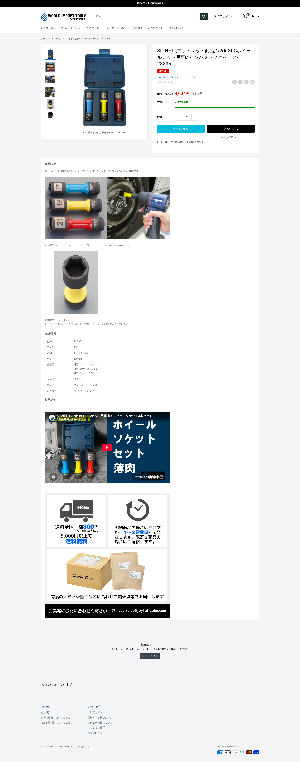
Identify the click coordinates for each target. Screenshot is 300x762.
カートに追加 (180, 128)
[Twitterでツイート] (246, 81)
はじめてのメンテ (71, 27)
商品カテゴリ (48, 27)
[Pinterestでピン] (240, 81)
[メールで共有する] (252, 81)
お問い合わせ (175, 27)
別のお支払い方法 (231, 137)
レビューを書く (150, 656)
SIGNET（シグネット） (168, 77)
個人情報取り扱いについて (56, 717)
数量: (160, 117)
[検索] (204, 16)
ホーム (44, 38)
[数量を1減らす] (178, 117)
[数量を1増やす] (195, 117)
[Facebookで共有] (234, 81)
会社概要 (137, 27)
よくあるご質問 (96, 727)
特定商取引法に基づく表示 (56, 722)
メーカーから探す (117, 27)
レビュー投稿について (100, 722)
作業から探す (94, 27)
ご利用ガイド (155, 27)
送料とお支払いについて (101, 717)
